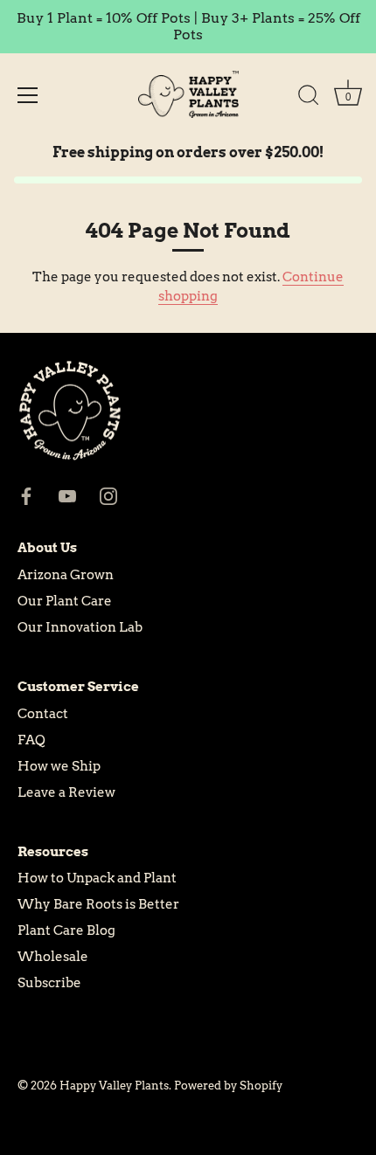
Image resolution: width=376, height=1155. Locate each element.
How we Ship (59, 766)
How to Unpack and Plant (97, 878)
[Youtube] (67, 495)
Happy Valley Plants (114, 1085)
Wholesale (52, 957)
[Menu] (28, 95)
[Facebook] (26, 495)
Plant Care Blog (66, 930)
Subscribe (49, 983)
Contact (42, 714)
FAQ (31, 740)
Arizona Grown (65, 575)
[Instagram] (108, 495)
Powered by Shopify (228, 1085)
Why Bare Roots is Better (98, 904)
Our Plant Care (64, 601)
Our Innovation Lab (80, 627)
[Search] (308, 98)
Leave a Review (66, 792)
